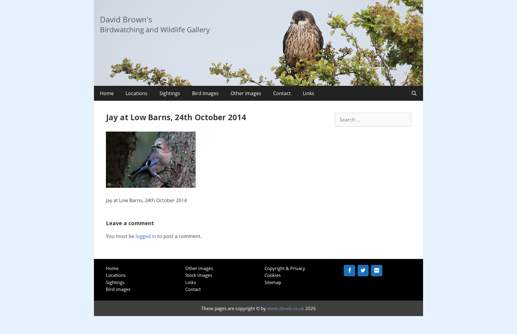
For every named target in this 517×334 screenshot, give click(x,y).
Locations (137, 93)
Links (308, 93)
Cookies (272, 275)
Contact (282, 93)
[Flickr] (376, 271)
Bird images (205, 93)
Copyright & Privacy (284, 268)
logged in (146, 236)
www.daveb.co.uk (285, 308)
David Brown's (126, 19)
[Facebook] (349, 271)
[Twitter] (363, 271)
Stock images (198, 275)
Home (107, 93)
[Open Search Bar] (414, 93)
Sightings (169, 93)
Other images (246, 93)
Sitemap (272, 282)
